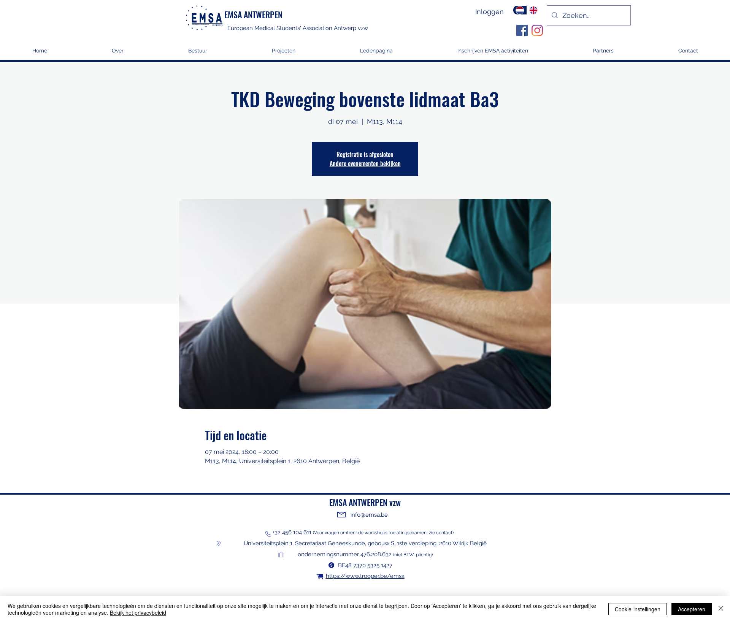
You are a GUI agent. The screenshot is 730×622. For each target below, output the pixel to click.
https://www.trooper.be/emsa (365, 576)
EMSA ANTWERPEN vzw (365, 502)
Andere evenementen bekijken (365, 163)
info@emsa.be (369, 514)
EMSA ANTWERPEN (253, 14)
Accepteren (691, 609)
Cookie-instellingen (637, 609)
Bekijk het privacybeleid (138, 612)
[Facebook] (522, 30)
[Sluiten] (720, 609)
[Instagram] (537, 30)
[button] (284, 53)
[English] (533, 10)
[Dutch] (520, 10)
